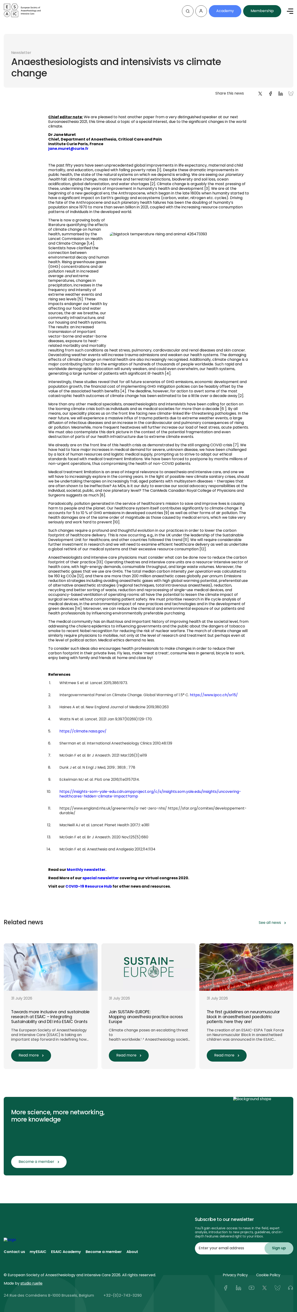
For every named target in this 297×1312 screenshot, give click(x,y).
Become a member (104, 1252)
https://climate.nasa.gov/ (83, 731)
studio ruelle (31, 1284)
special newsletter (100, 878)
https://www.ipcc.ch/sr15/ (214, 695)
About (132, 1252)
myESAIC (38, 1252)
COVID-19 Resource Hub (88, 886)
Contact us (14, 1252)
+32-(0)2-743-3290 (122, 1295)
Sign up (279, 1248)
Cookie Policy (268, 1275)
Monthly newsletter (86, 870)
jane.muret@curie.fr (68, 149)
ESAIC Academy (66, 1252)
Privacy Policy (235, 1275)
